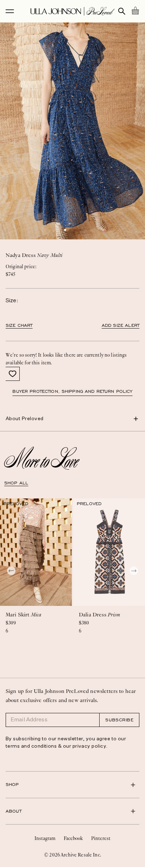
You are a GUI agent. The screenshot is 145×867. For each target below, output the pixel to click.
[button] (65, 230)
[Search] (121, 11)
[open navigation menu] (10, 11)
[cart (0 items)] (135, 10)
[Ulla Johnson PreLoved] (72, 11)
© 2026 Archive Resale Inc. (72, 855)
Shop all (16, 483)
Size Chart (19, 325)
